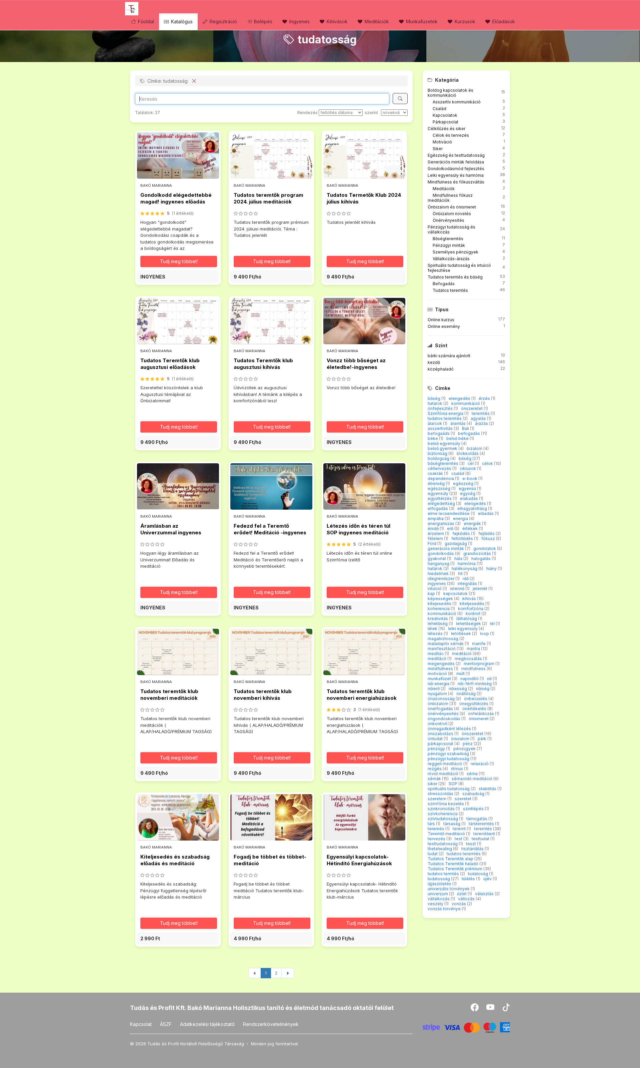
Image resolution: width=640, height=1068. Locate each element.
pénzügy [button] (437, 748)
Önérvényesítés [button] (448, 220)
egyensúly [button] (438, 493)
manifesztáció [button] (442, 648)
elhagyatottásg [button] (472, 508)
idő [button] (466, 578)
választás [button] (485, 893)
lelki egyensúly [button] (463, 628)
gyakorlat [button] (437, 558)
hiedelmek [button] (439, 573)
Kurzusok (464, 21)
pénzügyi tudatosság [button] (449, 758)
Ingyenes (299, 21)
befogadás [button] (469, 433)
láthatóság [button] (467, 618)
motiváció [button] (438, 673)
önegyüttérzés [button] (474, 703)
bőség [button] (434, 398)
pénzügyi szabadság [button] (449, 753)
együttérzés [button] (440, 498)
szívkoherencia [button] (443, 813)
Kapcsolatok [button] (445, 115)
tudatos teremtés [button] (445, 418)
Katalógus (181, 21)
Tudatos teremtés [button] (450, 290)
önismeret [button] (479, 718)
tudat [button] (433, 853)
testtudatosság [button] (443, 843)
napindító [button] (470, 678)
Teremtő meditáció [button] (447, 833)
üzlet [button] (462, 893)
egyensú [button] (468, 488)
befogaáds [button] (439, 433)
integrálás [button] (468, 583)
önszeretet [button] (472, 408)
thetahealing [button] (440, 848)
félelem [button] (436, 538)
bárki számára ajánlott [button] (449, 355)
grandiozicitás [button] (477, 553)
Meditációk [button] (444, 188)
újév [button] (488, 878)
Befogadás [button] (444, 283)
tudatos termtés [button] (444, 873)
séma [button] (473, 773)
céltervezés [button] (440, 468)
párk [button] (482, 738)
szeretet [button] (463, 798)
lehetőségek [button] (469, 623)
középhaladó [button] (441, 369)
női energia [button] (439, 683)
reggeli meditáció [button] (445, 763)
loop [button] (485, 633)
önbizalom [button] (438, 703)
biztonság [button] (438, 453)
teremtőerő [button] (484, 833)
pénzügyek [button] (465, 748)
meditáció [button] (462, 653)
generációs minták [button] (446, 548)
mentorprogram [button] (479, 663)
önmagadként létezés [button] (450, 728)
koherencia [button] (439, 608)
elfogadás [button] (438, 508)
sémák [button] (435, 778)
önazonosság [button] (442, 698)
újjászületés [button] (440, 883)
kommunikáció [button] (466, 403)
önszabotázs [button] (441, 733)
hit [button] (461, 573)
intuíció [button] (435, 588)
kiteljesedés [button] (472, 603)
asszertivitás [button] (441, 428)
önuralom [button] (460, 738)
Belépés (262, 21)
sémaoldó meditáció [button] (472, 778)
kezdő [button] (434, 362)
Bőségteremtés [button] (448, 238)
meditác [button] (436, 653)
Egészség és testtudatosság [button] (456, 155)
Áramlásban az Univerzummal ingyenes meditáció (170, 533)
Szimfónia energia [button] (446, 413)
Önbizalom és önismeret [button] (452, 206)
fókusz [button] (488, 538)
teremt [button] (460, 828)
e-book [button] (470, 478)
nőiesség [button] (458, 688)
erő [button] (450, 528)
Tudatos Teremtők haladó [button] (453, 863)
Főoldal (145, 21)
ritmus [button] (457, 768)
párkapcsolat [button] (441, 743)
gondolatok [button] (485, 548)
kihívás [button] (469, 598)
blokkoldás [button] (468, 453)
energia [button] (461, 518)
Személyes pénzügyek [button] (455, 251)
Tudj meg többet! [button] (179, 261)
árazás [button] (482, 423)
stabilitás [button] (488, 788)
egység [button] (468, 493)
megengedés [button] (442, 663)
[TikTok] (506, 1008)
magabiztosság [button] (443, 638)
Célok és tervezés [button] (451, 135)
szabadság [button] (473, 793)
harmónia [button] (467, 563)
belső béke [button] (458, 438)
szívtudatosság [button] (443, 818)
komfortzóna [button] (471, 608)
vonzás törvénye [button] (445, 908)
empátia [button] (436, 518)
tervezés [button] (437, 838)
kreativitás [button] (438, 618)
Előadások (503, 21)
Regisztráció (222, 21)
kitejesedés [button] (440, 603)
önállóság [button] (466, 693)
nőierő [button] (434, 688)
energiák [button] (473, 523)
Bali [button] (466, 428)
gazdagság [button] (456, 543)
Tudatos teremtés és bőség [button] (455, 277)
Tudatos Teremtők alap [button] (451, 858)
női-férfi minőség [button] (475, 683)
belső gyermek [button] (443, 448)
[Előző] (254, 973)
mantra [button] (474, 648)
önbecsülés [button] (476, 698)
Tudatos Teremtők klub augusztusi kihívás (263, 363)
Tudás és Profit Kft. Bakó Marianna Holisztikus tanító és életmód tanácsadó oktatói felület (262, 1007)
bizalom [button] (475, 448)
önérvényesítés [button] (444, 713)
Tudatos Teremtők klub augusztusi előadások (170, 363)
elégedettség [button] (442, 503)
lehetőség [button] (438, 623)
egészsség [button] (439, 488)
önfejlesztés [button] (441, 408)
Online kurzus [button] (441, 319)
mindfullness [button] (441, 668)
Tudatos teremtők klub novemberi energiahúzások (362, 694)
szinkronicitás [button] (442, 808)
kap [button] (432, 593)
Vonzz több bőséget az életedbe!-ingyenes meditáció (356, 367)
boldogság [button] (439, 458)
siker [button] (433, 783)
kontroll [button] (473, 613)
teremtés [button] (481, 413)
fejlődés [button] (487, 533)
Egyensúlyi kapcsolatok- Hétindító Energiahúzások (359, 860)
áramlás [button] (458, 423)
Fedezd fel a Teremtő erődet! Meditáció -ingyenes (270, 529)
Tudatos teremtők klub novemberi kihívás (263, 694)
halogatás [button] (481, 558)
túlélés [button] (469, 878)
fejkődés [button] (461, 533)
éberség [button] (437, 483)
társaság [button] (452, 823)
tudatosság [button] (439, 878)
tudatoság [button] (478, 873)
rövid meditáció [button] (443, 773)
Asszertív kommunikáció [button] (457, 101)
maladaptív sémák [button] (446, 643)
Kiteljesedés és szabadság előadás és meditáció (175, 860)
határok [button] (435, 403)
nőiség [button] (483, 688)
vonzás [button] (459, 903)
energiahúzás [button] (441, 523)
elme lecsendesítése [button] (449, 513)
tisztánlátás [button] (473, 848)
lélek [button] (433, 628)
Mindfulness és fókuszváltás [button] (456, 181)
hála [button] (458, 558)
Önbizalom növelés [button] (452, 213)
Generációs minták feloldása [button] (456, 161)
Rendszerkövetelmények (271, 1024)
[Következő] (287, 973)
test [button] (459, 838)
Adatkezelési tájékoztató (207, 1024)
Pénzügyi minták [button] (449, 245)
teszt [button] (471, 843)
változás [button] (467, 898)
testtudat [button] (481, 838)
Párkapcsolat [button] (445, 121)
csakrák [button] (436, 473)
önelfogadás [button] (441, 708)
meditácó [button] (437, 658)
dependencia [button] (441, 478)
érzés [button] (485, 398)
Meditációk (376, 21)
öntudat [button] (436, 738)
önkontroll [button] (438, 723)
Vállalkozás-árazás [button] (451, 258)
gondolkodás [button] (441, 553)
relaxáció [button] (480, 763)
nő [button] (490, 678)
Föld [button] (432, 543)
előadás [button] (486, 513)
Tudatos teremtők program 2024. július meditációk (268, 198)
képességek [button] (441, 598)
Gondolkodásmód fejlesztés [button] (456, 168)
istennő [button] (457, 588)
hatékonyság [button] (465, 568)
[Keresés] (400, 98)
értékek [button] (470, 528)
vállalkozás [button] (439, 898)
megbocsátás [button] (469, 658)
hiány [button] (492, 568)
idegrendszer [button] (441, 578)
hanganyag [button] (439, 563)
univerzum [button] (438, 893)
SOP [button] (453, 783)
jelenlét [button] (480, 588)
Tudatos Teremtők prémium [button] (455, 868)
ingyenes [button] (437, 583)
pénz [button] (468, 743)
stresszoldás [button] (441, 793)
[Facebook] (475, 1008)
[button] (178, 277)
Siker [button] (438, 148)
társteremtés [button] (482, 823)
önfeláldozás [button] (481, 713)
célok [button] (488, 463)
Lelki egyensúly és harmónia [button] (456, 175)
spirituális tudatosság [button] (449, 788)
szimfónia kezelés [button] (446, 803)
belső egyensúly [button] (444, 443)
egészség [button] (463, 483)
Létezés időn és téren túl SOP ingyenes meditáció (358, 529)
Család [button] (439, 108)
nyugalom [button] (438, 693)
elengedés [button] (460, 398)
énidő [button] (434, 528)
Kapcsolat (141, 1024)
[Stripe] (466, 1026)
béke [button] (433, 438)
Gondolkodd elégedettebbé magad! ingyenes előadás (176, 198)
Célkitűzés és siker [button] (446, 128)
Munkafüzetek (421, 21)
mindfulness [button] (474, 668)
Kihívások (336, 21)
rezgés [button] (435, 768)
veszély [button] (436, 903)
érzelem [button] (436, 533)
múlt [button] (461, 673)
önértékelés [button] (474, 708)
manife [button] (479, 643)
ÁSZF (166, 1024)
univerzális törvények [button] (449, 888)
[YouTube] (490, 1008)
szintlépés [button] (474, 808)
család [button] (458, 473)
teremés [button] (436, 828)
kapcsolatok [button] (456, 593)
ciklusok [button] (468, 468)
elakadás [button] (469, 498)
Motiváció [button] (442, 141)
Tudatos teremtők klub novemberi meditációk (169, 694)
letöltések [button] (461, 633)
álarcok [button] (435, 423)
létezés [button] (436, 633)
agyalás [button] (479, 418)
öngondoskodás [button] (444, 718)
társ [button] (432, 823)
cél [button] (471, 463)
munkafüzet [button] (440, 678)
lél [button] (493, 623)
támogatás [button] (477, 818)
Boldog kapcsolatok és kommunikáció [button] (450, 93)
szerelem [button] (437, 798)
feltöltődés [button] (462, 538)
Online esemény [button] (444, 326)
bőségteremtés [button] (443, 463)
